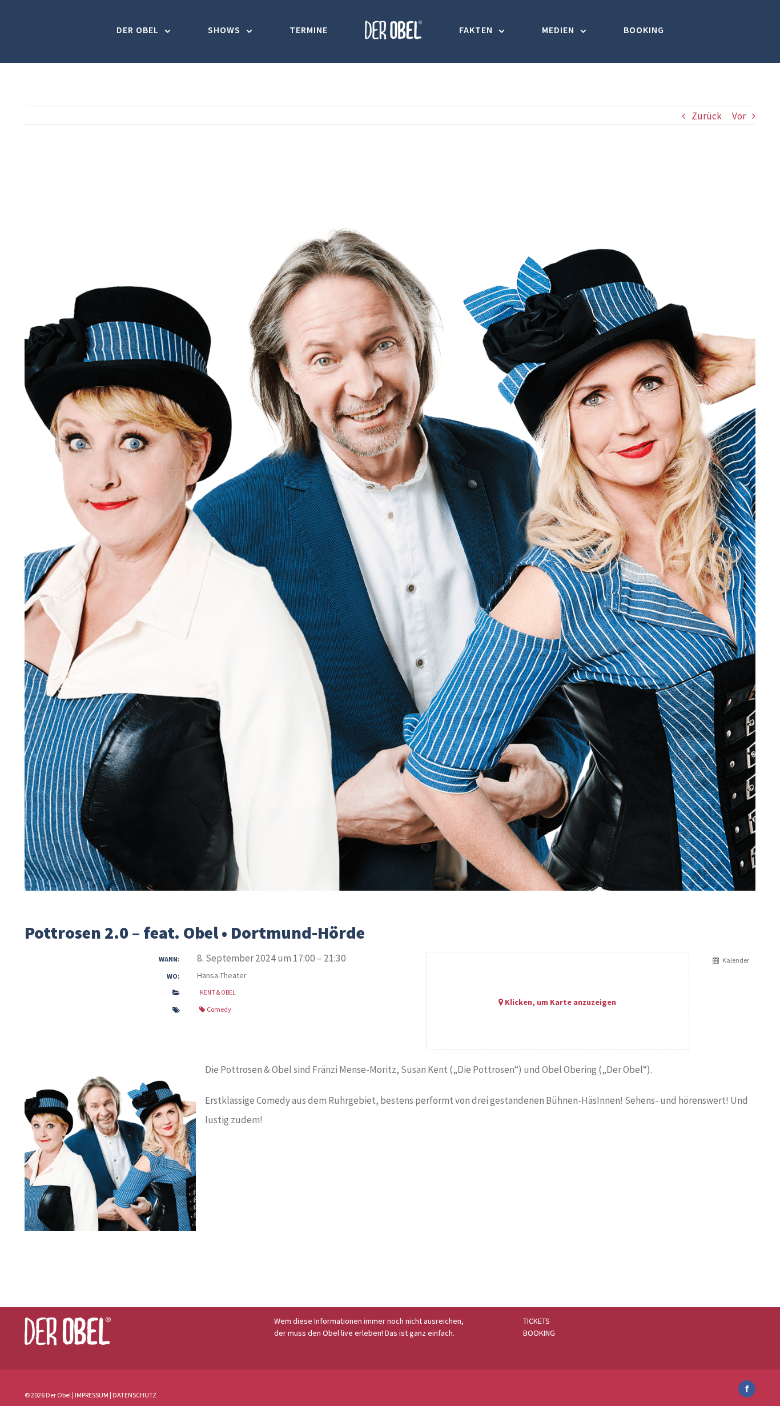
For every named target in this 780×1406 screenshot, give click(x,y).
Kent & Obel (218, 992)
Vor (739, 116)
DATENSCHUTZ (134, 1395)
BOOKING (539, 1333)
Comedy (219, 1009)
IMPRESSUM (91, 1395)
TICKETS (536, 1321)
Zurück (706, 116)
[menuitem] (205, 30)
